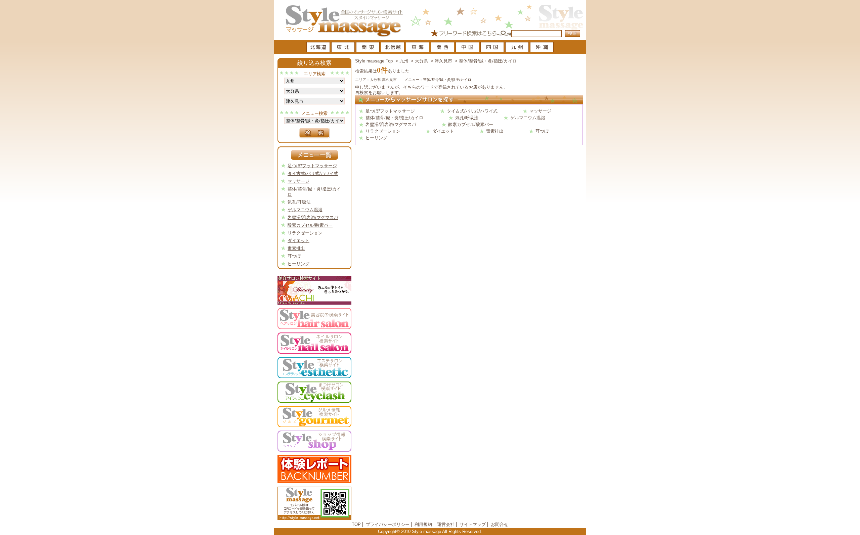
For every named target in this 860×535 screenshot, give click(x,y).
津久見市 (443, 60)
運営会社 (446, 524)
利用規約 (423, 524)
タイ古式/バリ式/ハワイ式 (472, 111)
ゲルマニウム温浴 (527, 117)
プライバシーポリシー (388, 524)
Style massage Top (374, 60)
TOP (356, 524)
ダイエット (443, 131)
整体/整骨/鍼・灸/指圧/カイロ (488, 60)
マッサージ (540, 111)
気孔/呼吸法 (466, 117)
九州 (403, 60)
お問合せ (499, 524)
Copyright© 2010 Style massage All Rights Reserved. (430, 531)
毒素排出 (495, 131)
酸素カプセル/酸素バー (470, 124)
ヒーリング (376, 137)
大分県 (421, 60)
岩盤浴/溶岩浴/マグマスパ (391, 124)
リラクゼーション (383, 131)
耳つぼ (542, 131)
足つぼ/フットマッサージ (390, 111)
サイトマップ (473, 524)
